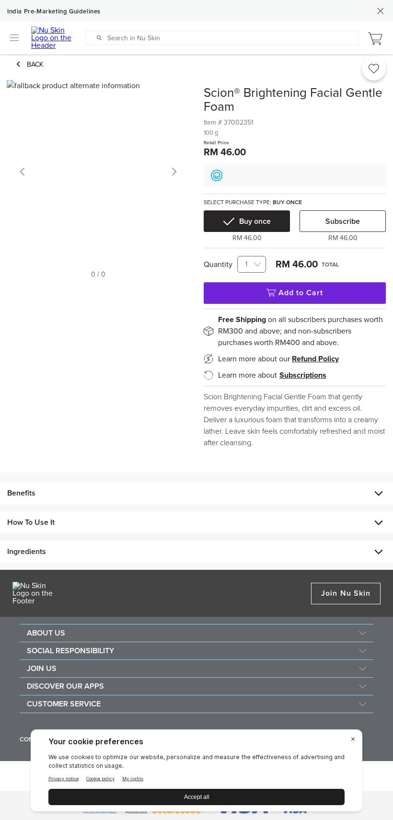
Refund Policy (315, 359)
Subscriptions (302, 375)
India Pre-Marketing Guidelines (54, 11)
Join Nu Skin (345, 593)
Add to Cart (301, 293)
